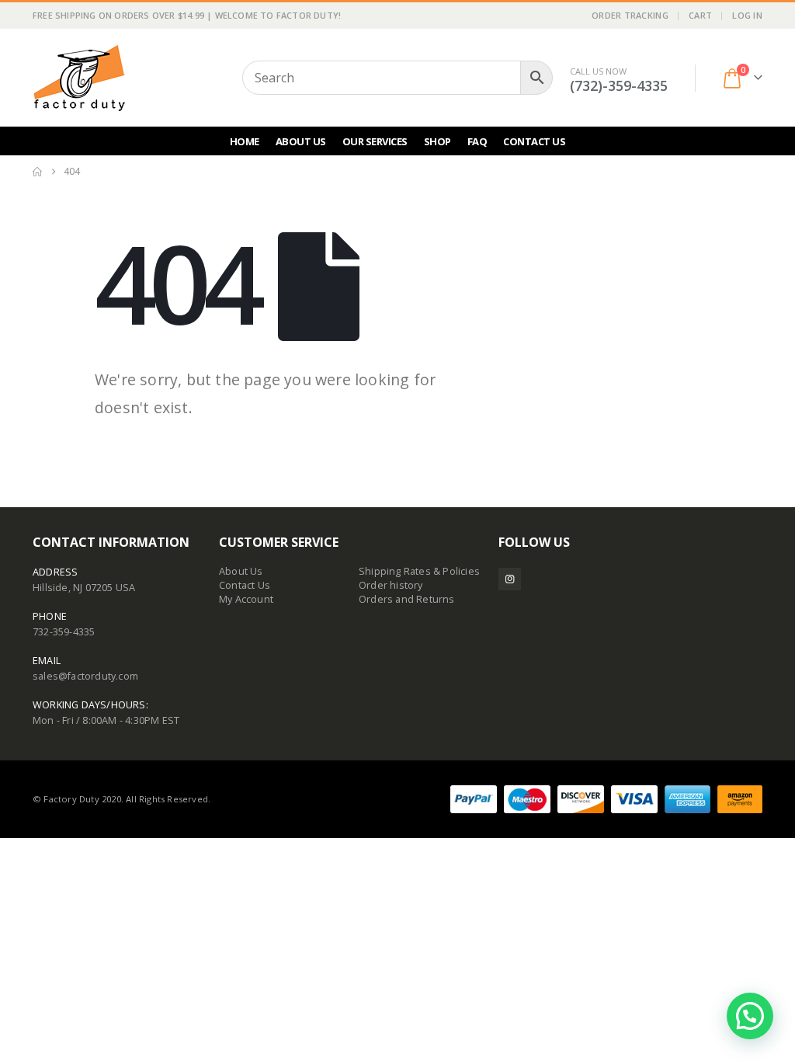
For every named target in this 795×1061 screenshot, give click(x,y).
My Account (246, 599)
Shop (437, 141)
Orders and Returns (407, 599)
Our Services (375, 141)
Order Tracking (630, 15)
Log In (747, 15)
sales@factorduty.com (85, 676)
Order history (391, 585)
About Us (301, 141)
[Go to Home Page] (37, 171)
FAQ (477, 141)
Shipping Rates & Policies (419, 571)
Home (244, 141)
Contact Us (534, 141)
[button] (750, 1016)
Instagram (509, 579)
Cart (700, 15)
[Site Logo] (79, 77)
